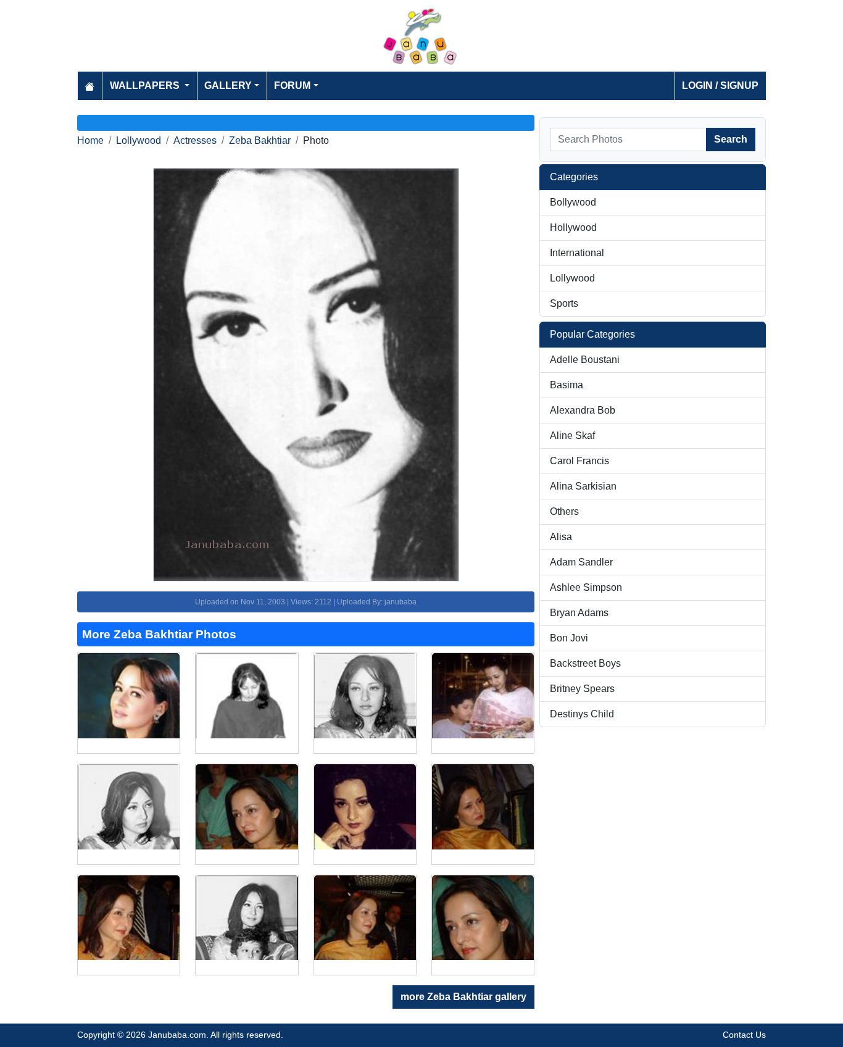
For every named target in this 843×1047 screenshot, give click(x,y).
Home (90, 140)
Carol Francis (579, 461)
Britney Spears (582, 688)
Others (564, 511)
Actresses (195, 140)
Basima (566, 385)
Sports (564, 303)
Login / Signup (720, 85)
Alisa (561, 537)
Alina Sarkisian (583, 486)
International (577, 253)
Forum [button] (292, 85)
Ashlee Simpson (586, 587)
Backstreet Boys (585, 663)
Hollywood (573, 227)
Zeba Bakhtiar (260, 140)
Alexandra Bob (582, 410)
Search (730, 139)
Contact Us (744, 1035)
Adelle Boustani (585, 359)
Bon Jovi (569, 638)
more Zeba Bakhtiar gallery (463, 996)
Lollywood (138, 140)
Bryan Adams (579, 612)
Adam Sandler (581, 562)
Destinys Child (582, 714)
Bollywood (573, 202)
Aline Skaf (572, 435)
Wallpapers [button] (146, 85)
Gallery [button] (228, 85)
